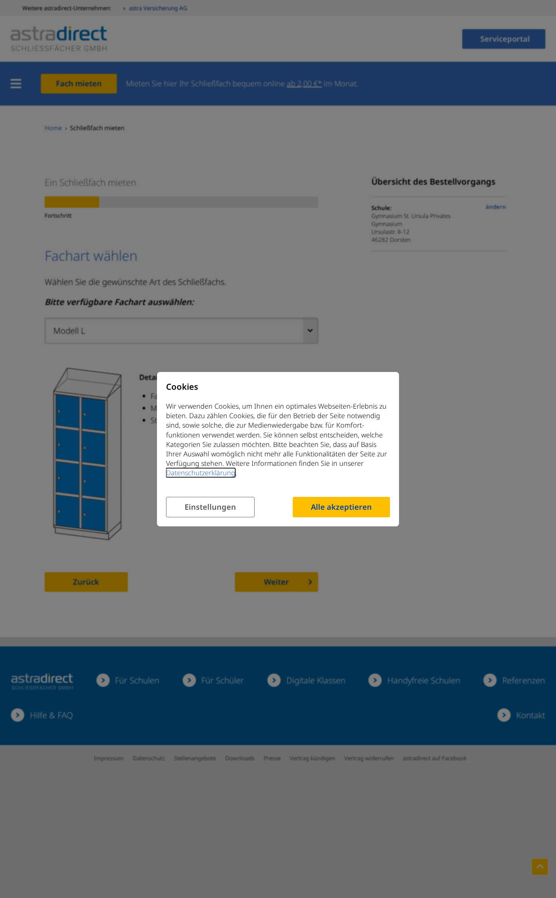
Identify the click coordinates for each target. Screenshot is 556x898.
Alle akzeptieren (341, 506)
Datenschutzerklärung (200, 473)
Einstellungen (210, 506)
